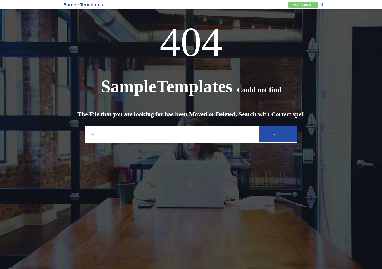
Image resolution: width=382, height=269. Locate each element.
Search (278, 134)
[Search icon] (322, 4)
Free (303, 4)
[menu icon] (60, 4)
